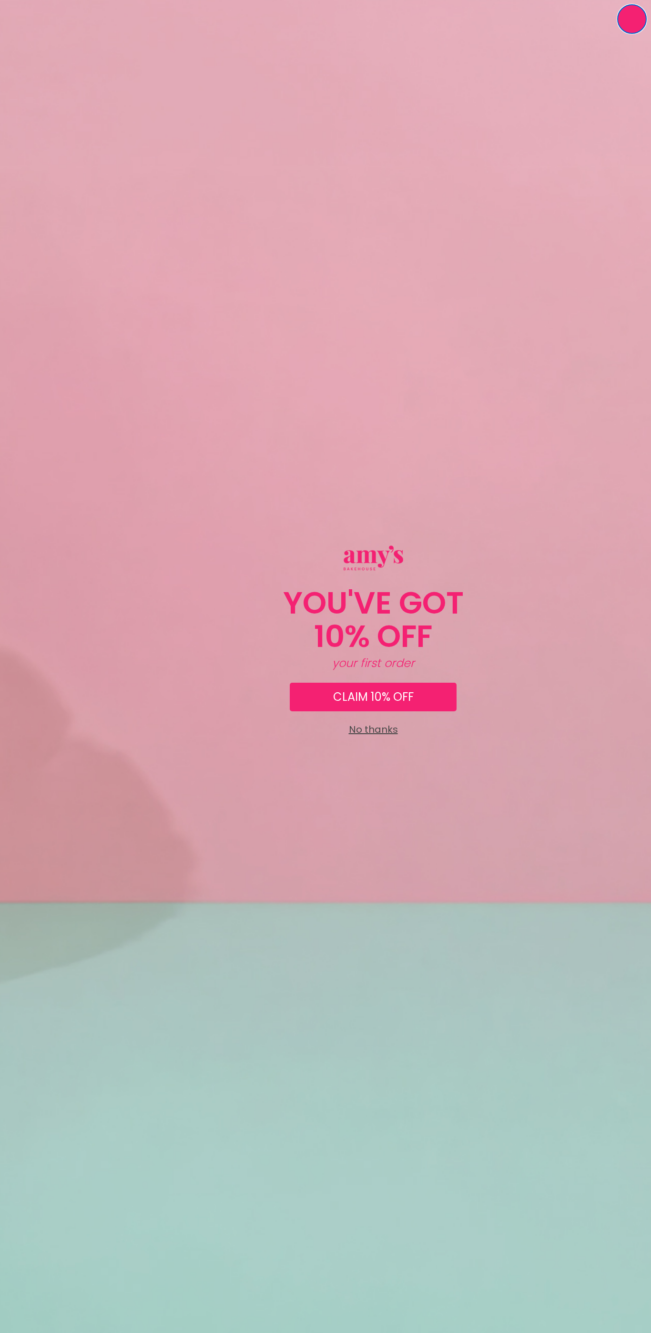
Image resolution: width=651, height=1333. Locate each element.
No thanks (373, 729)
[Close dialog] (632, 19)
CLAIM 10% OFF (373, 697)
